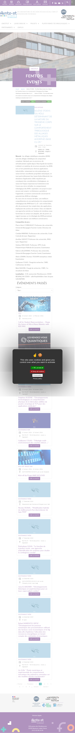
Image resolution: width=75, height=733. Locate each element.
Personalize (37, 375)
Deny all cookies (38, 371)
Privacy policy (37, 378)
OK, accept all (38, 368)
